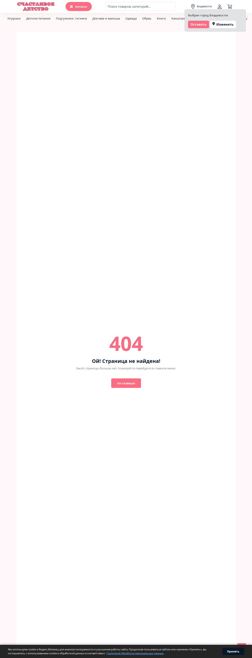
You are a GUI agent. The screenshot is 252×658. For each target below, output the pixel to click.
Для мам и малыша (106, 18)
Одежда (131, 18)
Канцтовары (180, 18)
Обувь (146, 18)
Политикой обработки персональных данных (135, 653)
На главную (126, 383)
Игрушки (14, 18)
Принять (233, 651)
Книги (161, 18)
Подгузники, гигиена (71, 18)
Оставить (199, 24)
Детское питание (38, 18)
